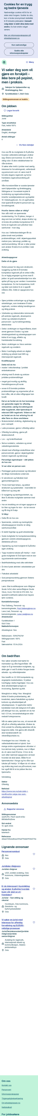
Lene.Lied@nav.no (25, 614)
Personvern (6, 1090)
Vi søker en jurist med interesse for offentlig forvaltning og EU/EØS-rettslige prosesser (13, 924)
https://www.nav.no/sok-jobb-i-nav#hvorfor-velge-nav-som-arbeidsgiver (15, 794)
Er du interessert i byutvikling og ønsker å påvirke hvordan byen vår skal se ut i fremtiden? (16, 890)
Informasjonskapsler (10, 1094)
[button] (14, 809)
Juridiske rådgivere (11, 866)
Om (11, 1103)
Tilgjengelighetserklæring (12, 1098)
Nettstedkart (7, 1107)
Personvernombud (11, 851)
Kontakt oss (6, 1085)
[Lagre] (34, 854)
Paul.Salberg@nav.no (26, 608)
